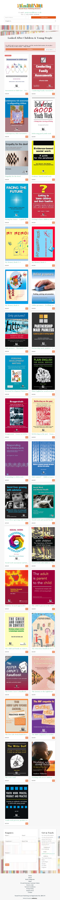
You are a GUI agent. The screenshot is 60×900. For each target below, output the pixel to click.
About (30, 877)
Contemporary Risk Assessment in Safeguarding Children (25, 133)
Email (24, 835)
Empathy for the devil (12, 176)
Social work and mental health (42, 520)
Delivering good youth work (41, 133)
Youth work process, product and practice (19, 820)
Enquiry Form (30, 890)
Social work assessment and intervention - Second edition (25, 563)
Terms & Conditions (30, 887)
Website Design (26, 898)
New (33, 527)
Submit (7, 864)
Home (30, 876)
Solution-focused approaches (15, 606)
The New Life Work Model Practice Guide (19, 734)
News (30, 881)
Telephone (8, 841)
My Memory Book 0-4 (12, 262)
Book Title (25, 841)
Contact (30, 892)
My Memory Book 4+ (39, 262)
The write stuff (10, 777)
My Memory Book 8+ (12, 305)
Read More (30, 49)
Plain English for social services (43, 391)
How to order (30, 885)
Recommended (8, 55)
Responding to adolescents (14, 477)
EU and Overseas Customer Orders (30, 883)
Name (7, 835)
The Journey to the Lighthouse (42, 691)
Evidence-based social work (41, 176)
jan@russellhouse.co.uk (33, 12)
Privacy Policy (30, 888)
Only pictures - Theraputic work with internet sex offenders (26, 348)
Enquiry (7, 853)
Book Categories (30, 879)
